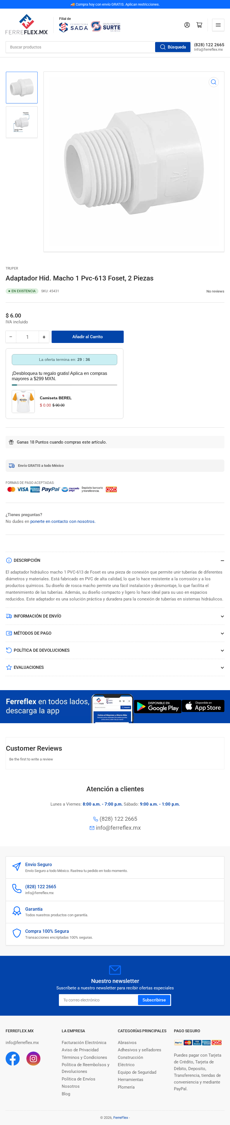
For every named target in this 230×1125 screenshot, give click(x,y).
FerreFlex (120, 1117)
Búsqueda (177, 47)
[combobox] (98, 47)
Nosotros (71, 1086)
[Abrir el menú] (218, 25)
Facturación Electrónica (84, 1042)
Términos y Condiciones (84, 1057)
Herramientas (130, 1079)
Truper (12, 268)
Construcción (130, 1057)
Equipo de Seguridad (137, 1072)
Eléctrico (126, 1064)
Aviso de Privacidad (80, 1049)
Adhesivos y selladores (139, 1049)
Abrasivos (127, 1042)
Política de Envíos (78, 1079)
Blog (66, 1093)
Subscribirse (154, 1000)
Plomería (126, 1087)
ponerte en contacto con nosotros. (63, 521)
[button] (203, 291)
